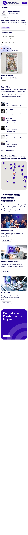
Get (24, 3)
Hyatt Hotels (5, 27)
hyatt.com (4, 17)
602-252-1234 (9, 43)
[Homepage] (5, 7)
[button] (14, 174)
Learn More (6, 240)
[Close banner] (2, 3)
